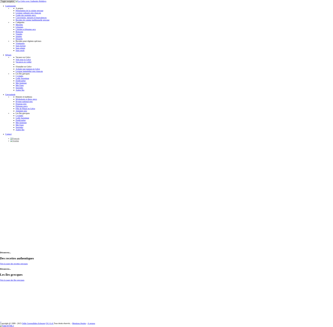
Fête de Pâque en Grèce (25, 108)
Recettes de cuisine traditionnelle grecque (32, 20)
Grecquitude (10, 94)
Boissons (19, 32)
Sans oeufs (20, 50)
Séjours (8, 55)
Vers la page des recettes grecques (14, 264)
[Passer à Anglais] (14, 141)
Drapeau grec (21, 104)
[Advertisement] (166, 162)
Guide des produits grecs (26, 15)
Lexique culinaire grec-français (28, 13)
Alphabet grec (21, 111)
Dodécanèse (21, 81)
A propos (91, 323)
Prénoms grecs (22, 106)
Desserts (19, 39)
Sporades (19, 88)
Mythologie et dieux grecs (26, 99)
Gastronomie (10, 6)
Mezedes (19, 25)
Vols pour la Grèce (23, 59)
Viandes (19, 34)
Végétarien (20, 43)
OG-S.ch (50, 323)
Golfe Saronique (22, 78)
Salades (19, 36)
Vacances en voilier (23, 62)
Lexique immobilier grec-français (29, 71)
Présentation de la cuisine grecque (29, 11)
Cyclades (19, 76)
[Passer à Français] (14, 138)
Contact (8, 134)
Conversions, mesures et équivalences (31, 18)
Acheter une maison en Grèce (28, 69)
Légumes (19, 27)
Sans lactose (21, 46)
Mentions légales (79, 323)
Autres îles (20, 90)
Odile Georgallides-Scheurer (33, 323)
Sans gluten (20, 48)
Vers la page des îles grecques (12, 280)
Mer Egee (20, 85)
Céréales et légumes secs (26, 29)
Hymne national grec (24, 101)
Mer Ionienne (21, 83)
